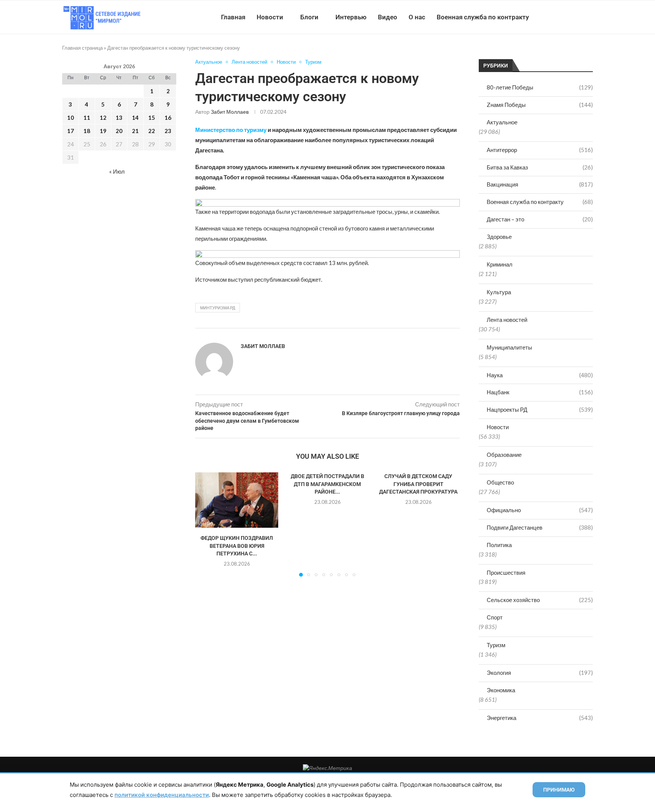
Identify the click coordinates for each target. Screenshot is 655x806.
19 (103, 130)
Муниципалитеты (509, 347)
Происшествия (506, 572)
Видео (387, 17)
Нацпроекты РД (540, 409)
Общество (500, 482)
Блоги (309, 17)
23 (168, 130)
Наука (540, 375)
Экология (540, 672)
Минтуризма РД (217, 307)
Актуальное (502, 122)
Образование (504, 454)
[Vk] (561, 17)
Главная (233, 17)
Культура (499, 292)
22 (151, 130)
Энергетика (540, 717)
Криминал (499, 264)
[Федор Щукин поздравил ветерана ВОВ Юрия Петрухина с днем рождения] (236, 500)
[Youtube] (554, 17)
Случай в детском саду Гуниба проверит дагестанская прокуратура (418, 484)
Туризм (496, 644)
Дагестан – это (540, 219)
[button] (205, 524)
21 (135, 130)
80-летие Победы (540, 87)
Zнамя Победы (540, 104)
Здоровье (499, 236)
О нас (417, 17)
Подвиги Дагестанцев (540, 527)
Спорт (495, 617)
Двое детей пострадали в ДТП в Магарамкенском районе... (327, 484)
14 (135, 117)
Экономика (501, 690)
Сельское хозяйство (540, 599)
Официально (540, 509)
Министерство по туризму (230, 129)
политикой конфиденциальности (161, 794)
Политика (499, 544)
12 (103, 117)
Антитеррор (540, 149)
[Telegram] (569, 17)
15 (151, 117)
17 (70, 130)
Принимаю (559, 790)
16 (168, 117)
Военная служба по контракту (483, 17)
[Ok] (577, 17)
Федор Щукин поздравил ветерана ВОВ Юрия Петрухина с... (237, 546)
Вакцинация (540, 184)
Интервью (351, 17)
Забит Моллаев (230, 111)
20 (119, 130)
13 (119, 117)
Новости (270, 17)
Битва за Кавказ (540, 167)
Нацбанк (540, 392)
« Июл (117, 171)
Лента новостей (507, 319)
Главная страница (82, 48)
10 (70, 117)
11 (86, 117)
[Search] (589, 17)
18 (86, 130)
